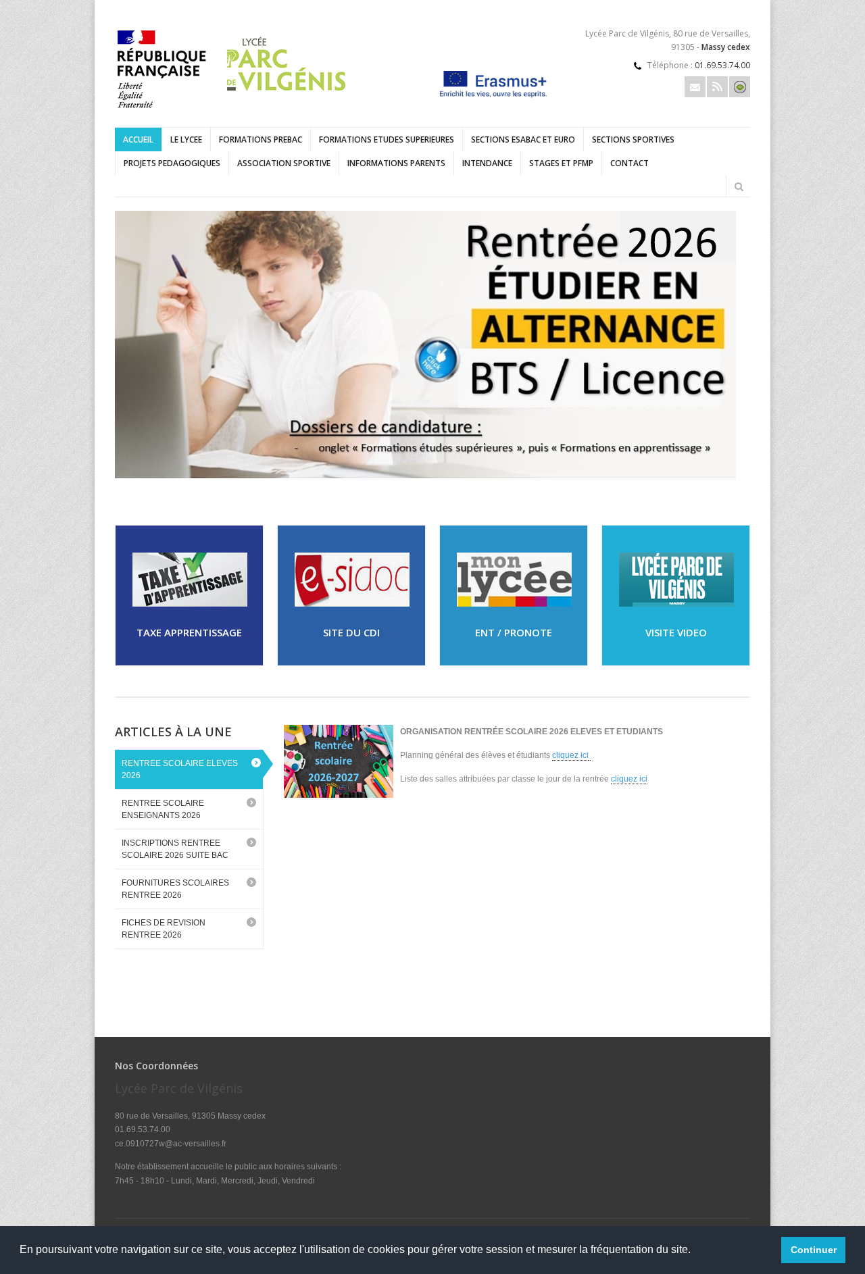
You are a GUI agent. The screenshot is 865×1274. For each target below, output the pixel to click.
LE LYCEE (186, 139)
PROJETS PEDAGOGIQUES (172, 163)
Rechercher (738, 186)
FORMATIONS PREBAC (260, 139)
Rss (717, 86)
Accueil (138, 139)
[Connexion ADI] (739, 86)
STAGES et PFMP (561, 163)
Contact (629, 163)
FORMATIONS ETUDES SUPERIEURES (386, 139)
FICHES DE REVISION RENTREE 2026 (163, 929)
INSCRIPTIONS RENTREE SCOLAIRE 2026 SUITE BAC (175, 849)
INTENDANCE (487, 163)
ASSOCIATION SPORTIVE (283, 163)
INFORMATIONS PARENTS (396, 163)
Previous (699, 464)
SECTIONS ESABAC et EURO (523, 139)
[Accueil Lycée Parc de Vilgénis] (235, 111)
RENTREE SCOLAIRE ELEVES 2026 (180, 769)
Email (695, 86)
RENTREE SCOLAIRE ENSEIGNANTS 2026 (163, 809)
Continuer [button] (814, 1249)
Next (743, 464)
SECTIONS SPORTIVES (633, 139)
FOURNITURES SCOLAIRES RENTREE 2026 (175, 889)
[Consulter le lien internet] (432, 344)
